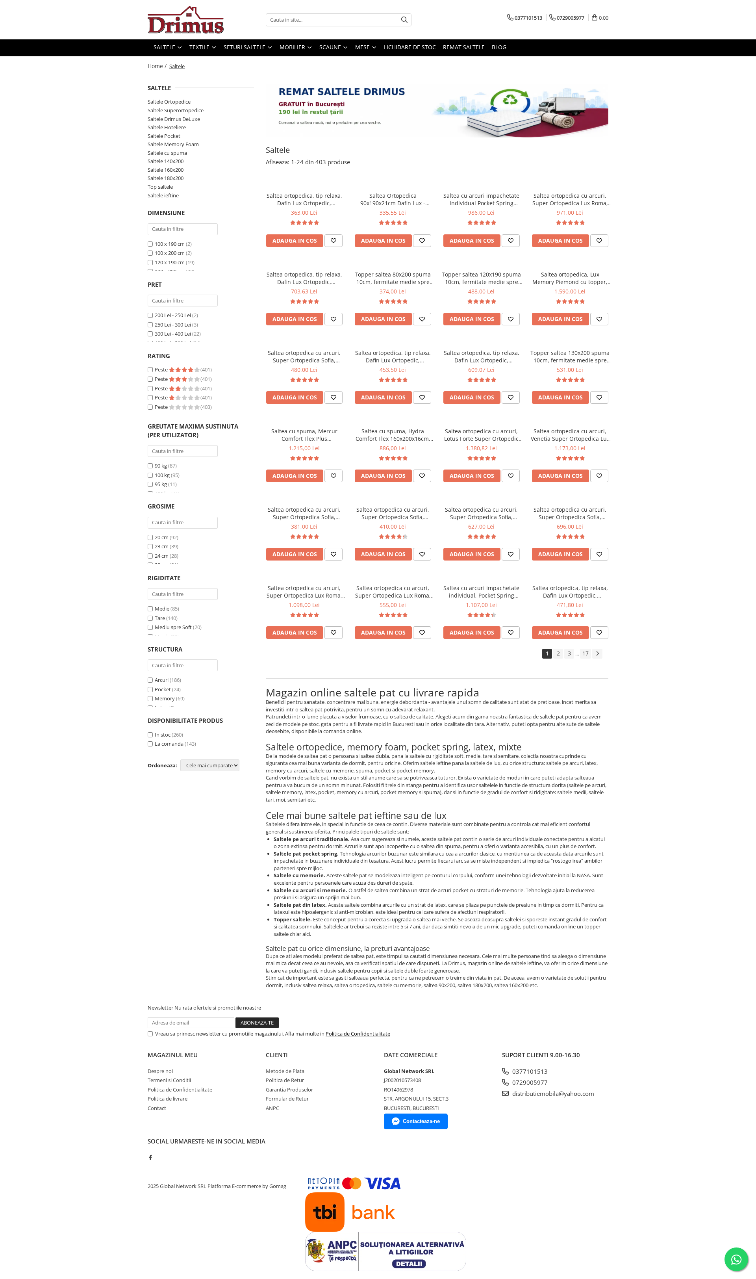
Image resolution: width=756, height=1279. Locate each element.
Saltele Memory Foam (173, 144)
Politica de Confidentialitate (358, 1033)
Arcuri (162, 679)
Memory (165, 698)
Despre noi (160, 1071)
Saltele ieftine (163, 195)
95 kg (161, 484)
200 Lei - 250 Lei (173, 315)
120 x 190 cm (170, 262)
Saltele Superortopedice (176, 110)
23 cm (162, 546)
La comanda (169, 743)
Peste (162, 369)
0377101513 (529, 1071)
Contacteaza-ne (421, 1121)
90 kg (161, 465)
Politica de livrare (167, 1098)
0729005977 (529, 1082)
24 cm (162, 555)
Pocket (163, 689)
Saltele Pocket (164, 135)
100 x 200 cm (170, 252)
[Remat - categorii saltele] (437, 110)
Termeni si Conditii (169, 1080)
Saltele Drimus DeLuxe (174, 119)
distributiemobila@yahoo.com (552, 1093)
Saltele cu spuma (167, 152)
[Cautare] (404, 19)
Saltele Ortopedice (169, 101)
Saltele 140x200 (165, 161)
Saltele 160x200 (165, 169)
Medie (162, 608)
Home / (158, 66)
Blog (499, 47)
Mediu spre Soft (173, 627)
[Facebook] (150, 1157)
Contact (157, 1108)
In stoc (162, 734)
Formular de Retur (287, 1098)
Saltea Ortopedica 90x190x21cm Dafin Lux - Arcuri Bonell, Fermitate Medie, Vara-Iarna (392, 199)
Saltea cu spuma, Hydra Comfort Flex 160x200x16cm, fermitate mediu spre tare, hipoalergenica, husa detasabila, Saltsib (393, 434)
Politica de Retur (285, 1080)
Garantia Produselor (289, 1089)
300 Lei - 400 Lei (173, 333)
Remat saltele (464, 47)
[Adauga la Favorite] (333, 240)
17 (585, 653)
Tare (160, 618)
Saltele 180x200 (165, 178)
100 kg (162, 475)
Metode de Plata (285, 1071)
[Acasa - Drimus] (187, 19)
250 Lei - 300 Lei (173, 324)
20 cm (162, 537)
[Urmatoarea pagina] (597, 654)
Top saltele (160, 186)
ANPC (272, 1108)
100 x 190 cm (170, 243)
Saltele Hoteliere (167, 127)
